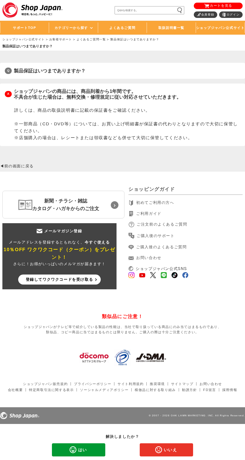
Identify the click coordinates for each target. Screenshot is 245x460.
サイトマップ (182, 384)
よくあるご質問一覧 (91, 39)
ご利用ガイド (148, 213)
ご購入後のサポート (155, 236)
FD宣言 (209, 390)
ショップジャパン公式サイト (220, 28)
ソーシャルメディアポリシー (104, 390)
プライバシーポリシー (92, 384)
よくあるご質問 (122, 28)
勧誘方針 (189, 390)
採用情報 (229, 390)
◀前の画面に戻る (17, 166)
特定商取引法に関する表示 (51, 390)
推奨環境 (157, 384)
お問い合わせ (148, 258)
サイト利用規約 (130, 384)
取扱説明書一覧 (171, 28)
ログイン (233, 14)
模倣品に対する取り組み (155, 390)
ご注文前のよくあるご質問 (162, 224)
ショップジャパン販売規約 (45, 384)
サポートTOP (24, 28)
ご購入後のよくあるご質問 (161, 247)
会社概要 (15, 390)
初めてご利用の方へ (155, 203)
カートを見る (221, 5)
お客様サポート (60, 39)
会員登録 (207, 14)
